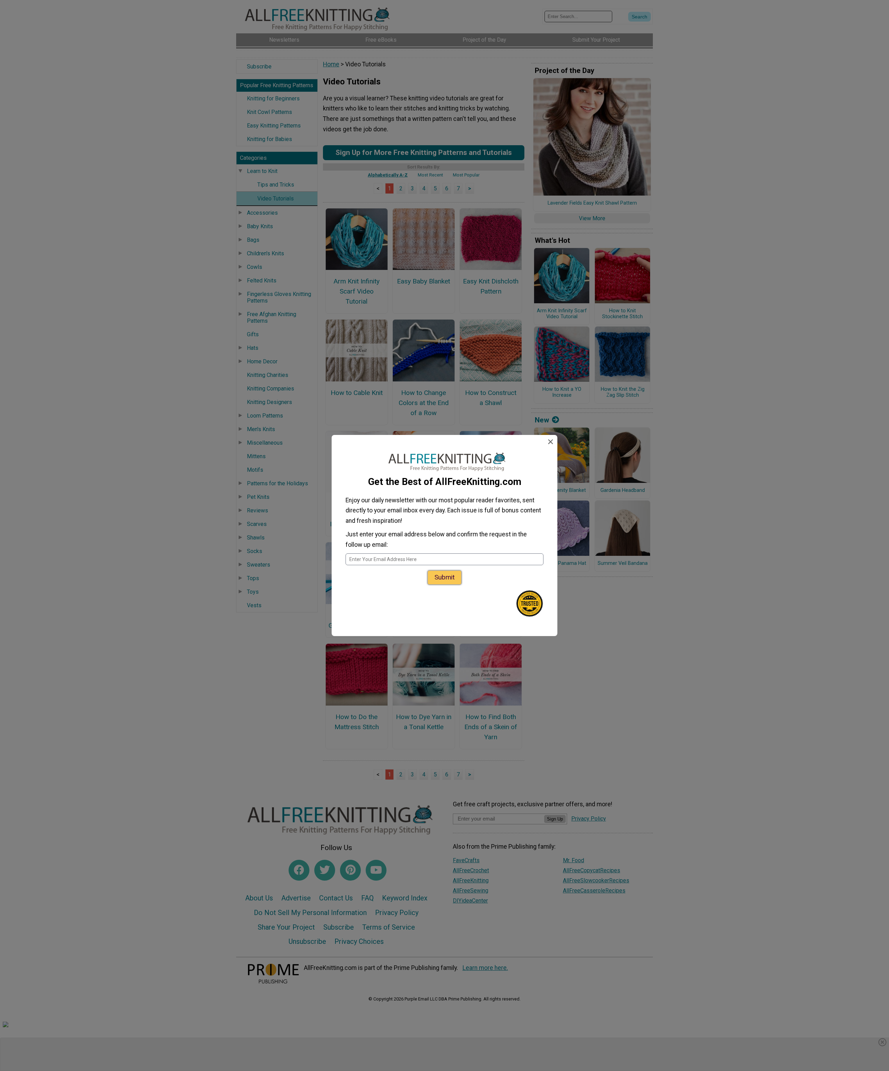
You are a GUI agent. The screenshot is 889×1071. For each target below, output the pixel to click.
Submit (444, 577)
